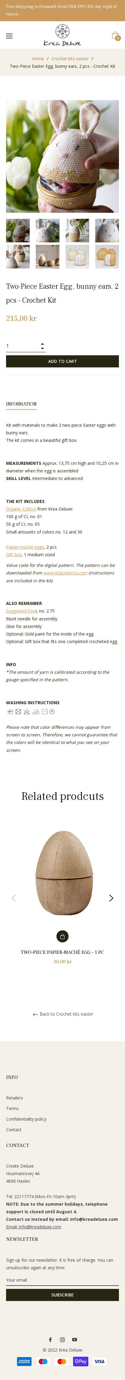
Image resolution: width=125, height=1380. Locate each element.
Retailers (14, 1098)
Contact (14, 1129)
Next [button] (111, 898)
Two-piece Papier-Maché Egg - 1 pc (62, 952)
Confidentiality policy (26, 1119)
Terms (12, 1108)
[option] (62, 898)
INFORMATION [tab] (21, 404)
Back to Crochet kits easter (66, 1014)
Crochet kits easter (70, 58)
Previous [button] (14, 898)
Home (38, 58)
